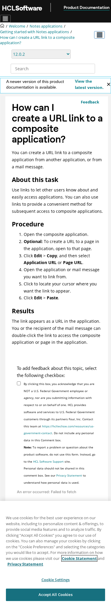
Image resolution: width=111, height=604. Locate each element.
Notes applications (46, 26)
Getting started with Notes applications (34, 31)
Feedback (90, 102)
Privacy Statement (69, 475)
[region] (55, 552)
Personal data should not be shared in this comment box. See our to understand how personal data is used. (55, 475)
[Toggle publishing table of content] (99, 35)
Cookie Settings (55, 579)
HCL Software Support (48, 461)
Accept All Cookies (55, 594)
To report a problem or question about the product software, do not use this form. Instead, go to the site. (59, 454)
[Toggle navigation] (5, 19)
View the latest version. (89, 84)
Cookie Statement (79, 558)
